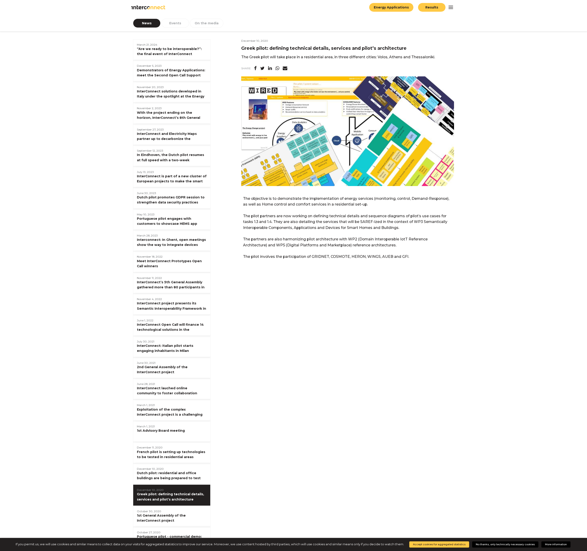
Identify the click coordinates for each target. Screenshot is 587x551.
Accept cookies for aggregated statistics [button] (439, 544)
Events (175, 23)
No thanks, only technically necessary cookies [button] (505, 544)
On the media (207, 23)
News (147, 23)
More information (556, 544)
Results (431, 7)
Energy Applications (391, 7)
